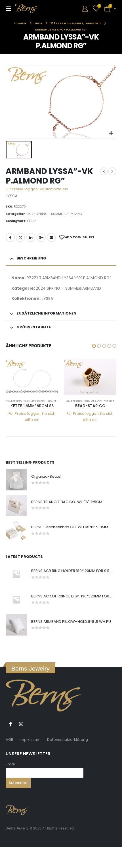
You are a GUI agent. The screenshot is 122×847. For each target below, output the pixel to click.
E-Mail (51, 237)
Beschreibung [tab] (31, 258)
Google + (41, 237)
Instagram (21, 724)
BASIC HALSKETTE (48, 401)
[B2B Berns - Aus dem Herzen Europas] (26, 8)
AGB (9, 739)
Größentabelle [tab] (33, 327)
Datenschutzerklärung (67, 739)
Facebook (10, 237)
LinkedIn (30, 237)
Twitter (20, 237)
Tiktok (31, 724)
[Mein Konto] (85, 8)
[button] (93, 345)
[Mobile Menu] (10, 8)
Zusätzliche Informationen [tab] (46, 313)
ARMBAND (74, 213)
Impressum (30, 739)
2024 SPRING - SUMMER (46, 213)
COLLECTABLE (105, 401)
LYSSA (32, 221)
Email (11, 764)
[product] (32, 377)
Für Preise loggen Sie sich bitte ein (37, 189)
